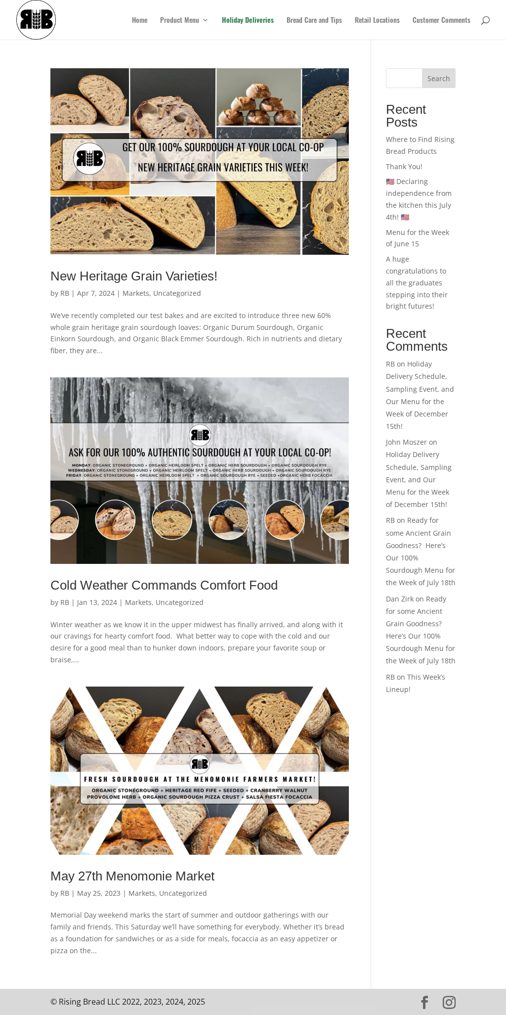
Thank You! (404, 166)
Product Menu (179, 20)
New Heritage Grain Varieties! (133, 276)
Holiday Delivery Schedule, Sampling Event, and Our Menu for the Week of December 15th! (419, 479)
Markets (136, 293)
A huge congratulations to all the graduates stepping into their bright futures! (417, 282)
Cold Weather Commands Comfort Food (164, 585)
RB (64, 293)
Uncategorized (177, 293)
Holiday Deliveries (248, 20)
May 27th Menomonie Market (134, 876)
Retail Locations (377, 20)
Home (139, 20)
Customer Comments (441, 20)
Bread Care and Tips (314, 20)
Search (438, 78)
